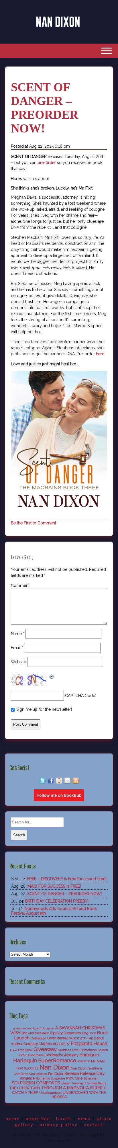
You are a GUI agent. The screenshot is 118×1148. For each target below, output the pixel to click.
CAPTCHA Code (80, 695)
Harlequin (89, 1054)
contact (93, 1124)
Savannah (91, 1078)
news (84, 1118)
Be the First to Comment (33, 523)
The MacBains (95, 1083)
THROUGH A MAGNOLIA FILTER (72, 1087)
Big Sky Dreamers (65, 1032)
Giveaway (45, 1049)
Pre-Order (55, 1074)
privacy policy (59, 1124)
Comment (20, 585)
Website (18, 661)
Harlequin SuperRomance (44, 1060)
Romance (27, 1078)
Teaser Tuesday (72, 1083)
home (13, 1118)
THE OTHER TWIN (24, 1088)
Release (71, 1073)
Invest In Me (86, 1061)
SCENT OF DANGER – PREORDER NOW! (64, 893)
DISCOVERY (61, 1044)
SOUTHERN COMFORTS (36, 1082)
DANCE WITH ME (81, 1038)
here (100, 354)
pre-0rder (47, 162)
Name (17, 633)
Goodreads (36, 1055)
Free (13, 1050)
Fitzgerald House (89, 1043)
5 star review (22, 1028)
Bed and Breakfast (35, 1033)
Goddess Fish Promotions (77, 1050)
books (64, 1118)
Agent (37, 1028)
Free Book (25, 1050)
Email (17, 647)
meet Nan (38, 1118)
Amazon (48, 1028)
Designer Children (38, 1044)
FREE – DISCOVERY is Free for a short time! (66, 878)
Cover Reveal (57, 1038)
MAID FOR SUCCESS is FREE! (54, 886)
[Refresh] (52, 677)
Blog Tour (89, 1033)
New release (38, 1074)
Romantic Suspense (50, 1078)
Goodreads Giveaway (61, 1055)
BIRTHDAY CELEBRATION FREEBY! (56, 901)
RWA (70, 1078)
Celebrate (38, 1038)
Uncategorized (50, 1093)
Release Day (92, 1073)
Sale (78, 1078)
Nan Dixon (55, 1067)
